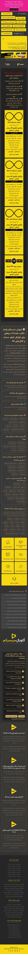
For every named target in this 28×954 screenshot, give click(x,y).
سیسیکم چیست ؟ (7, 33)
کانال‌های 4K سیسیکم (19, 26)
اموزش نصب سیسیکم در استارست (14, 864)
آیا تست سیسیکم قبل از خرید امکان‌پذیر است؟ (14, 694)
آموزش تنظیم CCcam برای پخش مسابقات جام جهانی (16, 601)
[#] (7, 64)
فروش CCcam (21, 22)
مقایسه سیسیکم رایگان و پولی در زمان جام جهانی (17, 608)
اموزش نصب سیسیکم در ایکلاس (14, 874)
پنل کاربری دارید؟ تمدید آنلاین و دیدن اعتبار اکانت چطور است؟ (14, 700)
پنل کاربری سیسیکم (20, 30)
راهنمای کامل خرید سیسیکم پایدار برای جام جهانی (17, 604)
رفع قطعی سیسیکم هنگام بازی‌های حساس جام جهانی (16, 611)
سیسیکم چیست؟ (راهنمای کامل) (18, 719)
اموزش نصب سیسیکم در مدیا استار (14, 868)
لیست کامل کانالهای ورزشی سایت (14, 927)
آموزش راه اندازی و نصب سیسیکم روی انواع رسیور (17, 627)
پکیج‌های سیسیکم (7, 26)
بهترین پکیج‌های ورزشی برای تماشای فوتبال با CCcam (16, 624)
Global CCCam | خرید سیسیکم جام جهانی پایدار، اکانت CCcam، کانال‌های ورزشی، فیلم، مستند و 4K (16, 44)
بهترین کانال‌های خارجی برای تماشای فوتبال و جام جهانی (16, 617)
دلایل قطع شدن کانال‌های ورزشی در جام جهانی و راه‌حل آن (15, 614)
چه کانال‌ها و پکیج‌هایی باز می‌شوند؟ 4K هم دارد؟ (14, 689)
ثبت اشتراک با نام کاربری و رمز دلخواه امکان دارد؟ (14, 706)
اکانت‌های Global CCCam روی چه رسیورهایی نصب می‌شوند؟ (15, 677)
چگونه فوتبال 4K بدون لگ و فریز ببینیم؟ (18, 598)
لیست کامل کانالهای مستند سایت (14, 931)
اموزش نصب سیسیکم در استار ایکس (14, 870)
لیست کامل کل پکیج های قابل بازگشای (14, 925)
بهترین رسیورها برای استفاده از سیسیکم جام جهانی (17, 621)
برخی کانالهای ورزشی (14, 9)
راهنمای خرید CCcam (7, 30)
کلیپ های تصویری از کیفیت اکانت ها (14, 935)
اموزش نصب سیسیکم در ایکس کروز (14, 872)
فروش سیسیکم (20, 18)
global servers (21, 948)
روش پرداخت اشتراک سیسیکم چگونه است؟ (15, 711)
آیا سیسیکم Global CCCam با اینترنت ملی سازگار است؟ (14, 683)
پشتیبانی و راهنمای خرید (11, 716)
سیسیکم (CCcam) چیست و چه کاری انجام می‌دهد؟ (14, 672)
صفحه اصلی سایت (7, 14)
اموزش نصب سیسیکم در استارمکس (14, 866)
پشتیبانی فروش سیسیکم (8, 17)
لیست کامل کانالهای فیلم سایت (14, 929)
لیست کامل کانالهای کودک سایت (14, 933)
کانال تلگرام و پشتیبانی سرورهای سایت (14, 937)
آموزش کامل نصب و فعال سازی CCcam (14, 916)
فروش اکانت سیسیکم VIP (8, 22)
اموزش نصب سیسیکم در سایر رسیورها (14, 876)
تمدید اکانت (21, 716)
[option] (7, 65)
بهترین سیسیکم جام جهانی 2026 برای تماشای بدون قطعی (15, 595)
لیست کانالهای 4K (18, 33)
